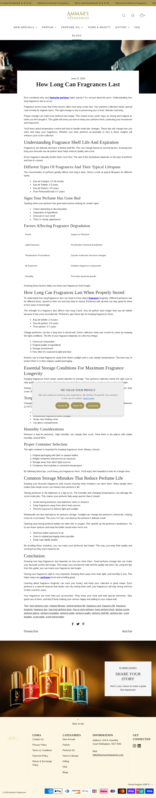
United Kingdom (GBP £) (139, 784)
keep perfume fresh (104, 609)
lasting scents (122, 609)
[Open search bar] (125, 15)
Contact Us (38, 739)
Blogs (77, 35)
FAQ (137, 27)
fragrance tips (40, 609)
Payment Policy (40, 755)
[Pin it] (83, 624)
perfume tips (116, 613)
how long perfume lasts (60, 609)
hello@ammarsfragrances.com (108, 755)
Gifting (66, 761)
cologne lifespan (57, 605)
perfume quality (83, 613)
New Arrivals (69, 739)
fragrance (94, 298)
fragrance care (94, 605)
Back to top (78, 723)
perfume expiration (50, 613)
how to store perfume (83, 609)
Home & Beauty (99, 27)
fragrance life (108, 605)
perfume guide (67, 613)
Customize (93, 405)
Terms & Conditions (42, 750)
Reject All (77, 405)
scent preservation (55, 616)
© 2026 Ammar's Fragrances (14, 792)
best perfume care (39, 605)
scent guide (38, 616)
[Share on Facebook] (72, 624)
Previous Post (31, 631)
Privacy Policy (39, 744)
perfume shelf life (100, 613)
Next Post (127, 631)
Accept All (62, 405)
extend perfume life (75, 605)
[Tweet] (77, 624)
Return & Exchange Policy (42, 763)
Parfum (66, 744)
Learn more (88, 398)
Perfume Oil (68, 750)
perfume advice (31, 613)
